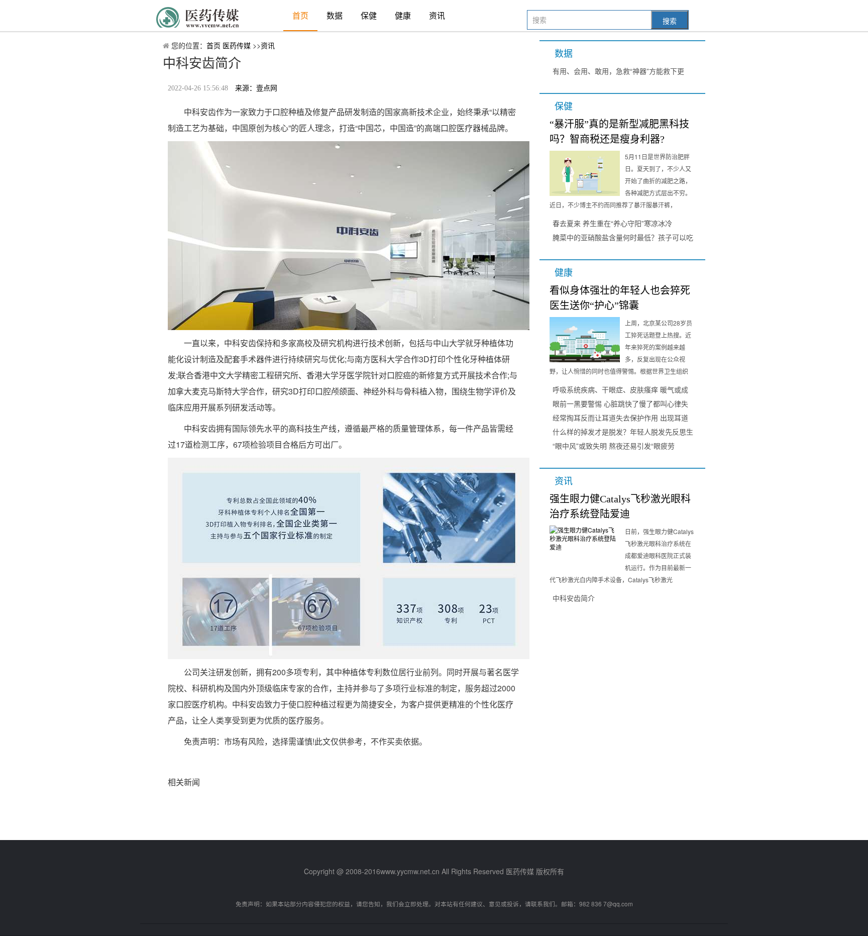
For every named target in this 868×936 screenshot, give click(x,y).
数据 (335, 15)
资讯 (437, 15)
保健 (369, 15)
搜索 (670, 21)
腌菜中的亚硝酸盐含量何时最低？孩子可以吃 (623, 237)
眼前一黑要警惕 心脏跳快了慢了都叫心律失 (620, 403)
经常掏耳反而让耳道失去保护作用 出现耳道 (620, 417)
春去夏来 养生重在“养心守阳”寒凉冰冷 (612, 223)
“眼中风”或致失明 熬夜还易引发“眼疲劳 (614, 446)
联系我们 (543, 903)
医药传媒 (238, 45)
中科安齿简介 (574, 598)
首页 (300, 15)
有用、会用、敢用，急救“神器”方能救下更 (618, 71)
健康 (403, 15)
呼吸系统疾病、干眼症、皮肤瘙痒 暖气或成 (620, 389)
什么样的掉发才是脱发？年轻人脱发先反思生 (623, 432)
